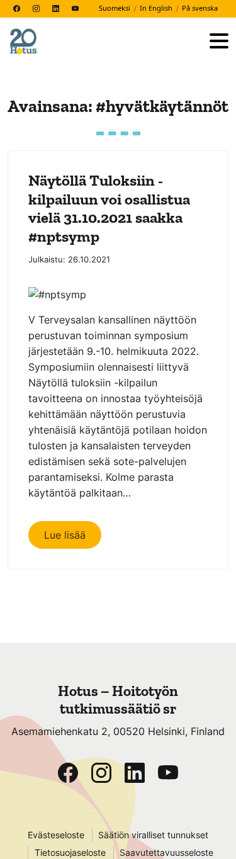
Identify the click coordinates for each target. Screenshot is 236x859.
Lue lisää (65, 535)
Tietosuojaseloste (70, 853)
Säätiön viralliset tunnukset (153, 835)
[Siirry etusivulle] (103, 41)
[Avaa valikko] (219, 41)
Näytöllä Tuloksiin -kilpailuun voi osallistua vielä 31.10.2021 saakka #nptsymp (109, 208)
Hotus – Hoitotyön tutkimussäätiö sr (118, 699)
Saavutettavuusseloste (166, 853)
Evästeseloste (56, 835)
